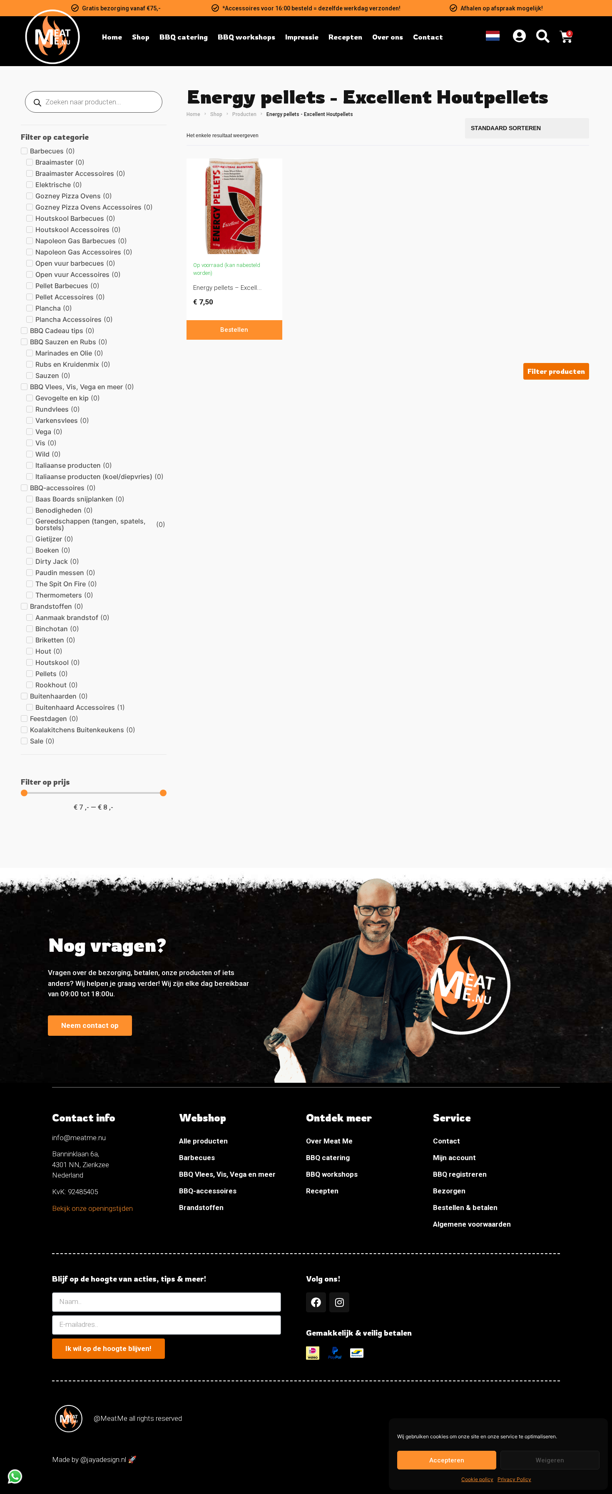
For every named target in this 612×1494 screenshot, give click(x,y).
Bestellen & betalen (465, 1207)
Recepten (322, 1191)
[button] (556, 371)
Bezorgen (449, 1191)
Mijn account (454, 1157)
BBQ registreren (460, 1174)
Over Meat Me (329, 1141)
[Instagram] (339, 1302)
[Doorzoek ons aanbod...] (543, 37)
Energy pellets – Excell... (227, 287)
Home (193, 114)
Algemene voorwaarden (472, 1224)
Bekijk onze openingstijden (92, 1208)
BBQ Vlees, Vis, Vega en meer (227, 1174)
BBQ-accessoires (207, 1191)
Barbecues (197, 1157)
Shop (216, 114)
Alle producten (203, 1141)
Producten (244, 114)
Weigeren (550, 1460)
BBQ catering (328, 1157)
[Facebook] (316, 1302)
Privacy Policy (514, 1479)
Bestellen (234, 329)
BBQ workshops (332, 1174)
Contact (446, 1141)
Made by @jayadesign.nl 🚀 (94, 1459)
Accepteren (446, 1460)
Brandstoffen (201, 1207)
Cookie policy (477, 1479)
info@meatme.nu (79, 1137)
